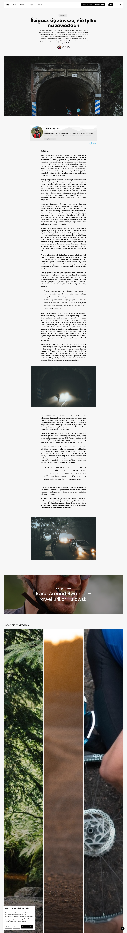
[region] (19, 918)
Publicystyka (63, 15)
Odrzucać (16, 927)
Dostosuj (8, 927)
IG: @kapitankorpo (50, 139)
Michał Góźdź (65, 46)
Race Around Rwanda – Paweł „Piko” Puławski (63, 594)
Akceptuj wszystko (27, 927)
